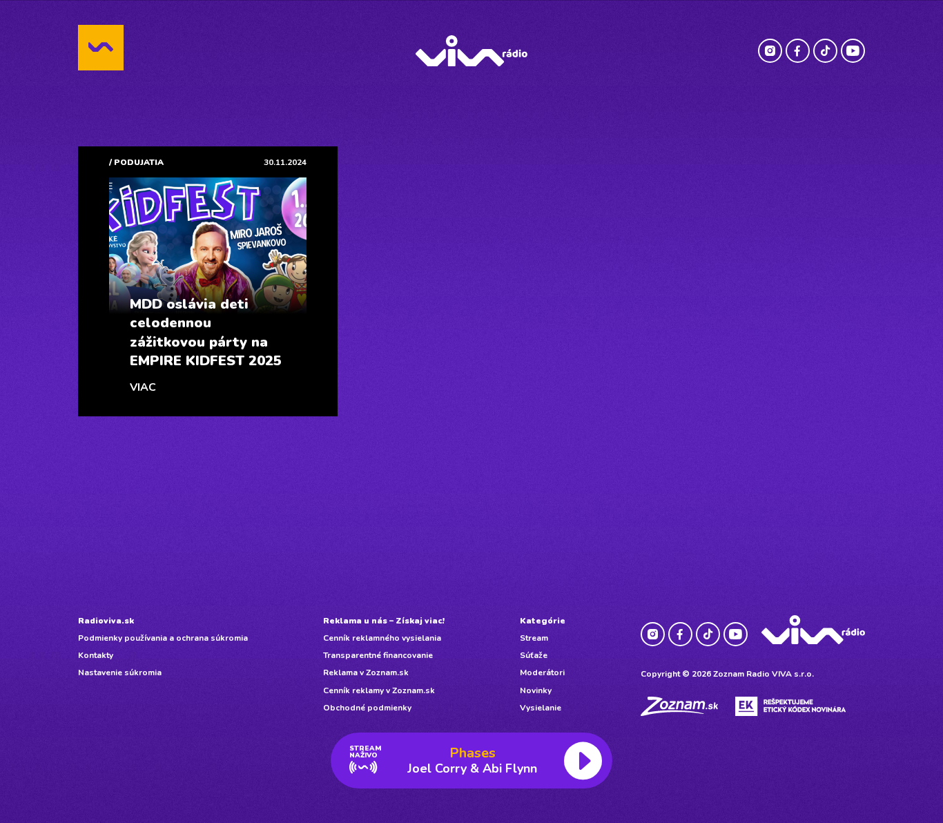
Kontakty (95, 655)
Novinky (536, 690)
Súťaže (533, 655)
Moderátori (542, 672)
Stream (534, 637)
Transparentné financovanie (378, 655)
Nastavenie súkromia (120, 672)
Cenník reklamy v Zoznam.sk (379, 690)
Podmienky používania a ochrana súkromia (163, 637)
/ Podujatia (136, 162)
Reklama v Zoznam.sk (366, 672)
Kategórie (542, 620)
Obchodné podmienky (367, 707)
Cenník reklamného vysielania (382, 637)
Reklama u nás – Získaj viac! (384, 620)
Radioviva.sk (106, 620)
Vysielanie (540, 707)
